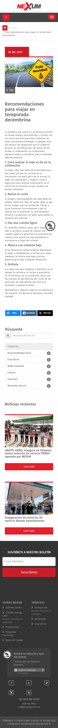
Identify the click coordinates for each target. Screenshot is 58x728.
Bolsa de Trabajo (14, 640)
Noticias (15, 28)
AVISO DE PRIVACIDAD (44, 720)
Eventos (11, 372)
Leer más (29, 466)
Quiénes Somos (14, 607)
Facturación (40, 619)
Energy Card (41, 610)
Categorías (12, 346)
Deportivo (12, 379)
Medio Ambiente (15, 366)
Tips (11, 90)
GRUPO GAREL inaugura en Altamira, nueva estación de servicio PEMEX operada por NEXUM (28, 453)
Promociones (12, 627)
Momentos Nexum (16, 385)
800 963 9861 (29, 703)
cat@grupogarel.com (29, 707)
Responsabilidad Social (19, 353)
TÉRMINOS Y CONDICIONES (16, 720)
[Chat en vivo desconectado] (29, 670)
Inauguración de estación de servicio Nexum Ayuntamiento (24, 519)
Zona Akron (13, 359)
